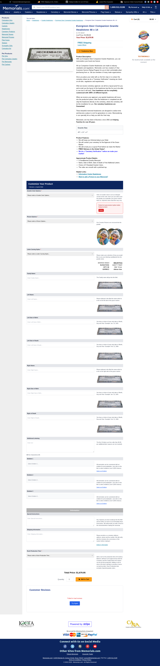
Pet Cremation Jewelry (9, 59)
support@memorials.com (92, 658)
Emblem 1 (30, 458)
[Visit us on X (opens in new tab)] (154, 2)
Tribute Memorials (72, 654)
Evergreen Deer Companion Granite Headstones (69, 20)
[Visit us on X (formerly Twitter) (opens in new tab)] (72, 646)
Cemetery (54, 12)
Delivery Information (102, 544)
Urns (6, 12)
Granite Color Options (34, 191)
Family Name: (31, 273)
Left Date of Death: (33, 340)
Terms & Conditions (75, 660)
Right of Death (31, 413)
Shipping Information (33, 529)
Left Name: (30, 294)
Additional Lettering (33, 438)
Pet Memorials (7, 62)
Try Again (75, 603)
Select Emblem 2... (33, 480)
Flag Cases (105, 12)
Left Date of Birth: (32, 317)
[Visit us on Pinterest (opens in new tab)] (151, 2)
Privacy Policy (86, 660)
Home (28, 20)
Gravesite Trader (87, 654)
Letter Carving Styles (34, 249)
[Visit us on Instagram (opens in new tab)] (148, 2)
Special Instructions (33, 514)
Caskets (28, 12)
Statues (117, 12)
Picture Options (32, 216)
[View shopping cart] (156, 7)
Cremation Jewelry (8, 23)
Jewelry (16, 12)
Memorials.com (47, 658)
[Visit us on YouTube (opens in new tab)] (157, 2)
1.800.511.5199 (117, 7)
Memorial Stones (70, 12)
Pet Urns (5, 56)
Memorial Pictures (88, 12)
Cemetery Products (8, 31)
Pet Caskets (6, 64)
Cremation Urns (7, 20)
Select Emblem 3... (33, 496)
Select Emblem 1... (33, 463)
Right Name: (31, 365)
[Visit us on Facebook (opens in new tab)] (145, 2)
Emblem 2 (30, 475)
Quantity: (61, 579)
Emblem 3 (30, 491)
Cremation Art (6, 48)
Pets (152, 12)
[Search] (107, 7)
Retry (101, 210)
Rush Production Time (34, 551)
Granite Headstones (47, 20)
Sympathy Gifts (131, 12)
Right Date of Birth (33, 388)
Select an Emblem (102, 471)
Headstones (40, 12)
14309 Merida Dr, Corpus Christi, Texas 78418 (68, 658)
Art (144, 12)
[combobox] (68, 7)
